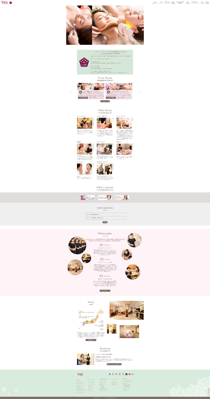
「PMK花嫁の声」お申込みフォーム (82, 390)
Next (137, 91)
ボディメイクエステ (91, 381)
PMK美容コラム (125, 383)
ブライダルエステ (91, 387)
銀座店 (80, 312)
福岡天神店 (102, 329)
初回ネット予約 (102, 382)
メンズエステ (90, 390)
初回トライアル (102, 384)
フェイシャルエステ (91, 384)
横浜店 (89, 316)
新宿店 (83, 312)
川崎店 (92, 316)
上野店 (80, 313)
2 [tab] (104, 45)
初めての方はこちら (105, 290)
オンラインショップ (80, 385)
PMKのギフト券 (114, 384)
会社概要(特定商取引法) (127, 385)
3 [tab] (105, 45)
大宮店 (80, 317)
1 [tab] (102, 45)
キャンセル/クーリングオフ (104, 390)
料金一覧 (78, 380)
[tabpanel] (105, 25)
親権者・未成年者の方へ (104, 389)
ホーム (78, 378)
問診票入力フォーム (80, 386)
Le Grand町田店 (85, 316)
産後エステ (90, 389)
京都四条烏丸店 (101, 326)
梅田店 (96, 325)
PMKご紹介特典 (114, 382)
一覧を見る (105, 222)
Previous (73, 91)
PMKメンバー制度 (80, 383)
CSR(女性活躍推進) (126, 386)
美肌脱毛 (89, 386)
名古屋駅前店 (101, 321)
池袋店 (93, 312)
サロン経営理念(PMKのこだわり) (128, 382)
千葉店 (83, 317)
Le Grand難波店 (101, 325)
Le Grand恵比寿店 (88, 312)
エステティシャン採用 (80, 392)
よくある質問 (102, 387)
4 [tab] (107, 45)
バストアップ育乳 (91, 382)
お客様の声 (102, 386)
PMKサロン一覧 (102, 381)
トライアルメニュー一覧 (105, 101)
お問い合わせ (125, 390)
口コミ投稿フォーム (80, 388)
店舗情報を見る (91, 340)
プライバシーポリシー (126, 388)
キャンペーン (114, 381)
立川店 (80, 316)
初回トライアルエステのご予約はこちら (114, 364)
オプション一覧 (79, 382)
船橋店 (86, 317)
